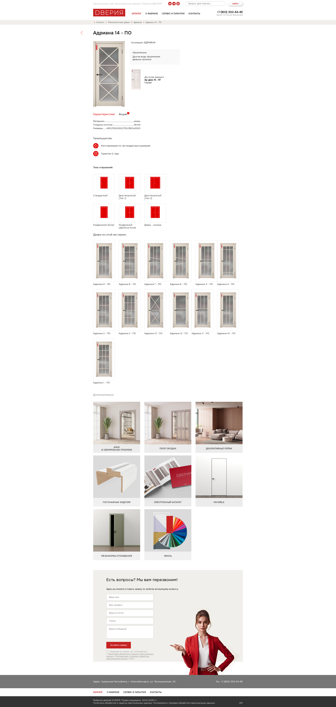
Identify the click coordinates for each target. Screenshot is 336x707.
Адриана (138, 22)
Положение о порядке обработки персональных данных (184, 703)
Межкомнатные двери (119, 22)
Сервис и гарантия (173, 13)
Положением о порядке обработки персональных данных (127, 657)
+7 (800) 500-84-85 (230, 12)
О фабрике (151, 13)
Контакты (194, 13)
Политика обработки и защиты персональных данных (122, 703)
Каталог (136, 13)
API (241, 703)
